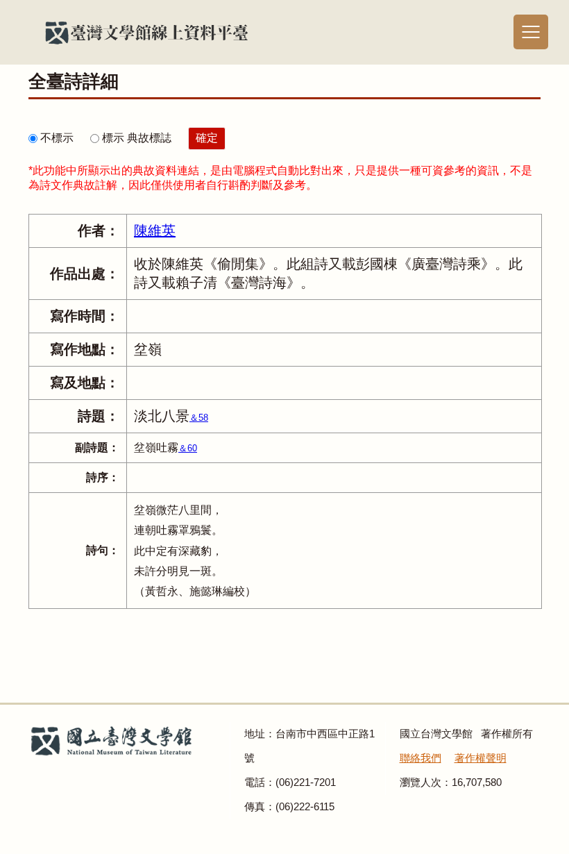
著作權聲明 (481, 758)
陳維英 (155, 230)
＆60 (187, 448)
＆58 (198, 417)
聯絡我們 (420, 758)
